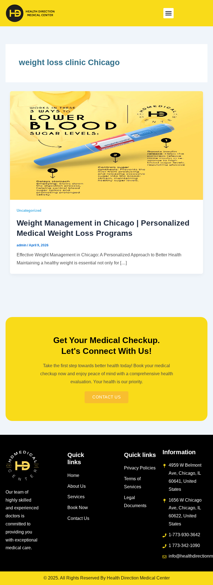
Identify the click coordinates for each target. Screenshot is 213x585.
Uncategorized (29, 210)
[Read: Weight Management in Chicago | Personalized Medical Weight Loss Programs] (106, 145)
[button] (168, 13)
